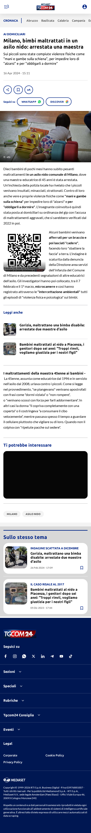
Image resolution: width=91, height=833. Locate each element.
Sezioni (9, 671)
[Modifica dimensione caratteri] (29, 90)
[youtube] (61, 656)
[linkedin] (43, 656)
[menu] (6, 7)
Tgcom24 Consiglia (18, 715)
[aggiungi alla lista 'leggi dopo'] (18, 90)
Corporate (10, 755)
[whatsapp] (24, 656)
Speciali (9, 686)
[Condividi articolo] (7, 90)
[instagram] (15, 656)
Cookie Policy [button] (55, 755)
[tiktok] (71, 656)
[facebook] (5, 656)
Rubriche (10, 700)
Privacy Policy (12, 762)
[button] (46, 6)
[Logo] (46, 6)
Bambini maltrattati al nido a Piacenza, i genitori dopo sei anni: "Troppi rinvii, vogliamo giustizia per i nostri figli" (53, 596)
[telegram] (52, 656)
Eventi (8, 729)
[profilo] (85, 7)
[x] (33, 656)
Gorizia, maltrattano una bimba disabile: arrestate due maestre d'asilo (55, 557)
